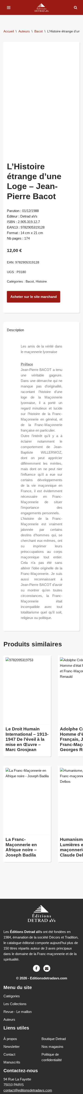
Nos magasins (52, 1047)
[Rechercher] (75, 7)
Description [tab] (15, 330)
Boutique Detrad (54, 1039)
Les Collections (15, 1004)
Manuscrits (11, 1062)
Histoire (41, 281)
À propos (10, 1039)
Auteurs (24, 31)
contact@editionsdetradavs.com (27, 1090)
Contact (9, 1054)
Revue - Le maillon (17, 1012)
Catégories (11, 996)
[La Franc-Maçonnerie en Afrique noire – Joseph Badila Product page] (27, 800)
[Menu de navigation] (8, 7)
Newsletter (11, 1047)
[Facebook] (36, 968)
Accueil (8, 31)
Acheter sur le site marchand (33, 297)
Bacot (38, 31)
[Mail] (46, 968)
